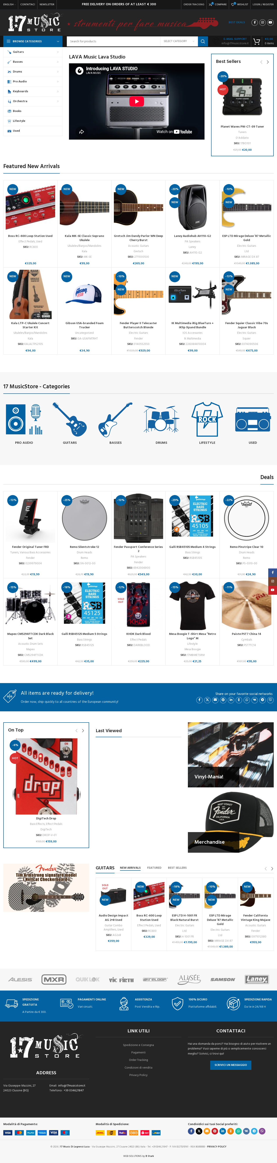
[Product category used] (253, 423)
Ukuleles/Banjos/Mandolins (84, 246)
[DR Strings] (155, 980)
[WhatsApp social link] (246, 700)
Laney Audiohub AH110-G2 (192, 236)
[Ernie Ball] (189, 980)
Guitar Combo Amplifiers (113, 927)
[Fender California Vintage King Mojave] (255, 896)
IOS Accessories (192, 333)
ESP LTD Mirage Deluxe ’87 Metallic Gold (246, 238)
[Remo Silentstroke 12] (84, 518)
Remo (84, 558)
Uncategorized (84, 333)
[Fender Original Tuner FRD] (30, 518)
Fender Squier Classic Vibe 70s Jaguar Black (246, 325)
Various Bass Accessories (35, 552)
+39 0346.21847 (74, 1090)
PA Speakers (192, 241)
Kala (84, 251)
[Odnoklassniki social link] (239, 700)
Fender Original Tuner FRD (30, 547)
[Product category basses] (115, 423)
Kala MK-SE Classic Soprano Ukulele (84, 238)
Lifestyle (192, 644)
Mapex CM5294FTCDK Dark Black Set (30, 636)
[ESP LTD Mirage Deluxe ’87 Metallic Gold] (246, 207)
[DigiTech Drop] (46, 776)
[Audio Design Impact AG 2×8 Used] (113, 896)
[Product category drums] (161, 423)
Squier (247, 338)
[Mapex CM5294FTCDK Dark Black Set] (30, 605)
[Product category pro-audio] (24, 423)
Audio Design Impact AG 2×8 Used (113, 918)
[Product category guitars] (69, 423)
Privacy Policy (138, 1075)
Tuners (242, 132)
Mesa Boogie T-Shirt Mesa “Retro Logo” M (192, 636)
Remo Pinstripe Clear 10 (246, 547)
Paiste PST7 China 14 (246, 634)
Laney (192, 247)
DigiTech (46, 829)
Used (39, 241)
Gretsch (138, 251)
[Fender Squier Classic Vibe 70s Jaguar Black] (246, 294)
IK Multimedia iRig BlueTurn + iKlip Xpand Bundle (192, 325)
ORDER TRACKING (193, 4)
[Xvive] (121, 980)
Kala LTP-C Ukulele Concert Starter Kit (30, 325)
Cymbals (246, 639)
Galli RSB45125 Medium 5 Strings (84, 634)
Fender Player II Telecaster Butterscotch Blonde (138, 325)
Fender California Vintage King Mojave (255, 918)
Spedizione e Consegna (138, 1045)
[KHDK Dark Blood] (138, 605)
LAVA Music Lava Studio (97, 57)
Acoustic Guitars (138, 246)
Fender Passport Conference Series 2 (138, 549)
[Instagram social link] (262, 22)
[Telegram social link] (262, 700)
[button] (261, 62)
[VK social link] (254, 700)
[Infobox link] (230, 41)
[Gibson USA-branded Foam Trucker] (84, 294)
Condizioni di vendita (138, 1067)
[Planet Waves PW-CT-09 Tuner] (242, 96)
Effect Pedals (27, 241)
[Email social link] (215, 700)
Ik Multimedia (192, 338)
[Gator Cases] (223, 980)
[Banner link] (231, 754)
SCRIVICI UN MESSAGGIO (231, 1065)
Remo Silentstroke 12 (84, 547)
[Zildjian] (88, 980)
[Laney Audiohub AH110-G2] (192, 207)
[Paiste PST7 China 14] (246, 605)
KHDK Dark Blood (138, 634)
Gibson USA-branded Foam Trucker (84, 325)
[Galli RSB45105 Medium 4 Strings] (192, 518)
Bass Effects (37, 824)
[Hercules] (20, 980)
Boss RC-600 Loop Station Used (30, 236)
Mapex (30, 649)
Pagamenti (138, 1052)
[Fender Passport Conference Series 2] (138, 518)
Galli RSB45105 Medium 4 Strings (192, 547)
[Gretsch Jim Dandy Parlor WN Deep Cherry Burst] (138, 207)
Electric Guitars (246, 246)
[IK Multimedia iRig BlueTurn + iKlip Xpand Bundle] (192, 294)
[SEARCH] (203, 41)
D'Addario (242, 138)
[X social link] (207, 700)
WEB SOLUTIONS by (138, 1156)
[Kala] (257, 980)
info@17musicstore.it (71, 1085)
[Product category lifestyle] (207, 423)
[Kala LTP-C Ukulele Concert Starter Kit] (30, 294)
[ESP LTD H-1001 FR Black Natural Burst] (184, 896)
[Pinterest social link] (223, 700)
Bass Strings (192, 552)
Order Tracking (138, 1060)
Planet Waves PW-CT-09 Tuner (242, 126)
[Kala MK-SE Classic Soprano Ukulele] (84, 207)
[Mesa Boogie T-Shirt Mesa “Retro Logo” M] (192, 605)
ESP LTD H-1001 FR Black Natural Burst (184, 918)
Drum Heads (84, 552)
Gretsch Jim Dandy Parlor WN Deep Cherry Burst (138, 238)
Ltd (247, 251)
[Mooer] (54, 980)
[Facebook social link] (254, 22)
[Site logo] (35, 22)
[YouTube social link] (270, 22)
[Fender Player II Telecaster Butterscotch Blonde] (138, 294)
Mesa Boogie (192, 649)
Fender (138, 338)
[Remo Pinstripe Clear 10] (246, 518)
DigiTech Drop (46, 818)
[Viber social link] (270, 700)
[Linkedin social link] (231, 700)
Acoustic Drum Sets (30, 644)
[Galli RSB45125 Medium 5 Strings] (84, 605)
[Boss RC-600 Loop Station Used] (30, 207)
